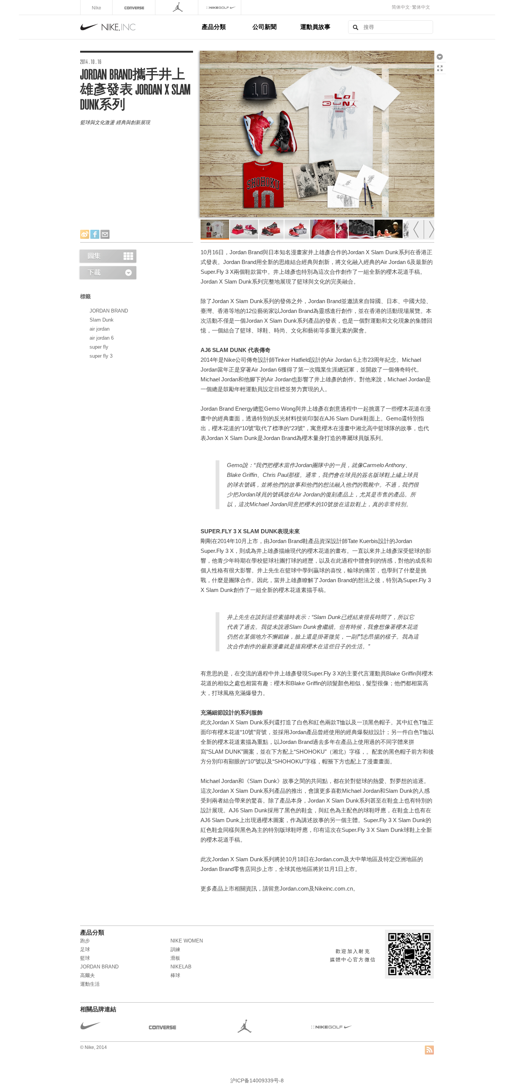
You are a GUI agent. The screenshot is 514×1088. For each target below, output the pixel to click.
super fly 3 (101, 356)
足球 (85, 949)
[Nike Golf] (220, 7)
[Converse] (134, 7)
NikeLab (181, 967)
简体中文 (401, 7)
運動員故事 (315, 26)
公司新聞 (264, 26)
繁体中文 (421, 7)
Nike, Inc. (139, 27)
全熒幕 (440, 68)
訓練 (175, 949)
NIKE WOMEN (186, 941)
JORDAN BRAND (109, 311)
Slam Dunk (102, 320)
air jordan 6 (102, 338)
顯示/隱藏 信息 (440, 79)
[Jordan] (177, 7)
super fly (99, 347)
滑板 (175, 958)
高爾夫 (87, 975)
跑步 (85, 941)
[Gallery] (108, 255)
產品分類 (214, 26)
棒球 (175, 975)
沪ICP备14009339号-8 (257, 1080)
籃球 (85, 958)
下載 (440, 56)
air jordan (99, 329)
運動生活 (90, 984)
